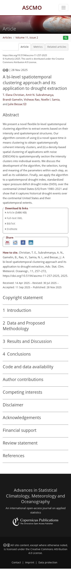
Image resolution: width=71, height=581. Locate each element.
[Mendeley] (7, 242)
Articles (7, 37)
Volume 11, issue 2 (26, 37)
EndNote (12, 229)
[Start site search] (65, 38)
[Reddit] (15, 242)
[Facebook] (23, 242)
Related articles (56, 46)
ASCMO (32, 7)
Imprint (29, 562)
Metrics (38, 46)
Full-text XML (14, 218)
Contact (16, 562)
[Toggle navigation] (63, 7)
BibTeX (11, 223)
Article (25, 46)
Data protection (47, 562)
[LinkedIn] (30, 242)
